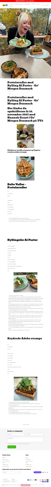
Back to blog (26, 424)
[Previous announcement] (3, 1)
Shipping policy (5, 464)
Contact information (42, 484)
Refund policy (19, 484)
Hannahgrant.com (7, 484)
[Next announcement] (48, 1)
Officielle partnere (5, 466)
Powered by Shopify (13, 484)
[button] (12, 4)
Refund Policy (4, 459)
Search (3, 457)
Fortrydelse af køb (25, 485)
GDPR (3, 462)
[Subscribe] (19, 472)
